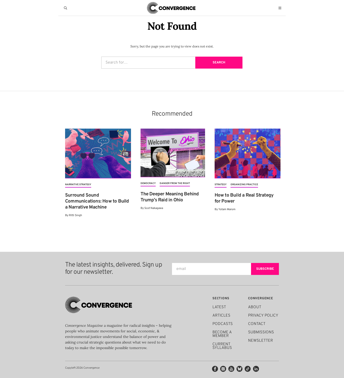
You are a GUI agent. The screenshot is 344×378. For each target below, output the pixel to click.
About (254, 307)
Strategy (221, 184)
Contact (256, 324)
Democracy (148, 183)
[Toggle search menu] (66, 8)
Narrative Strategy (78, 184)
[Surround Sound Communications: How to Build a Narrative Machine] (98, 153)
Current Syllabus (222, 346)
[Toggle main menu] (281, 8)
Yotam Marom (227, 209)
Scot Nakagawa (153, 208)
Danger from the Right (175, 183)
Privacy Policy (263, 315)
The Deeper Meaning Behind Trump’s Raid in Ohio (170, 197)
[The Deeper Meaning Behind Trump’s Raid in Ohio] (173, 153)
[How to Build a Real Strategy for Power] (247, 153)
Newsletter (260, 340)
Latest (219, 307)
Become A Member (222, 334)
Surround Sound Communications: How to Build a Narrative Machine (97, 201)
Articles (221, 315)
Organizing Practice (244, 184)
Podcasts (222, 324)
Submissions (261, 332)
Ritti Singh (75, 215)
